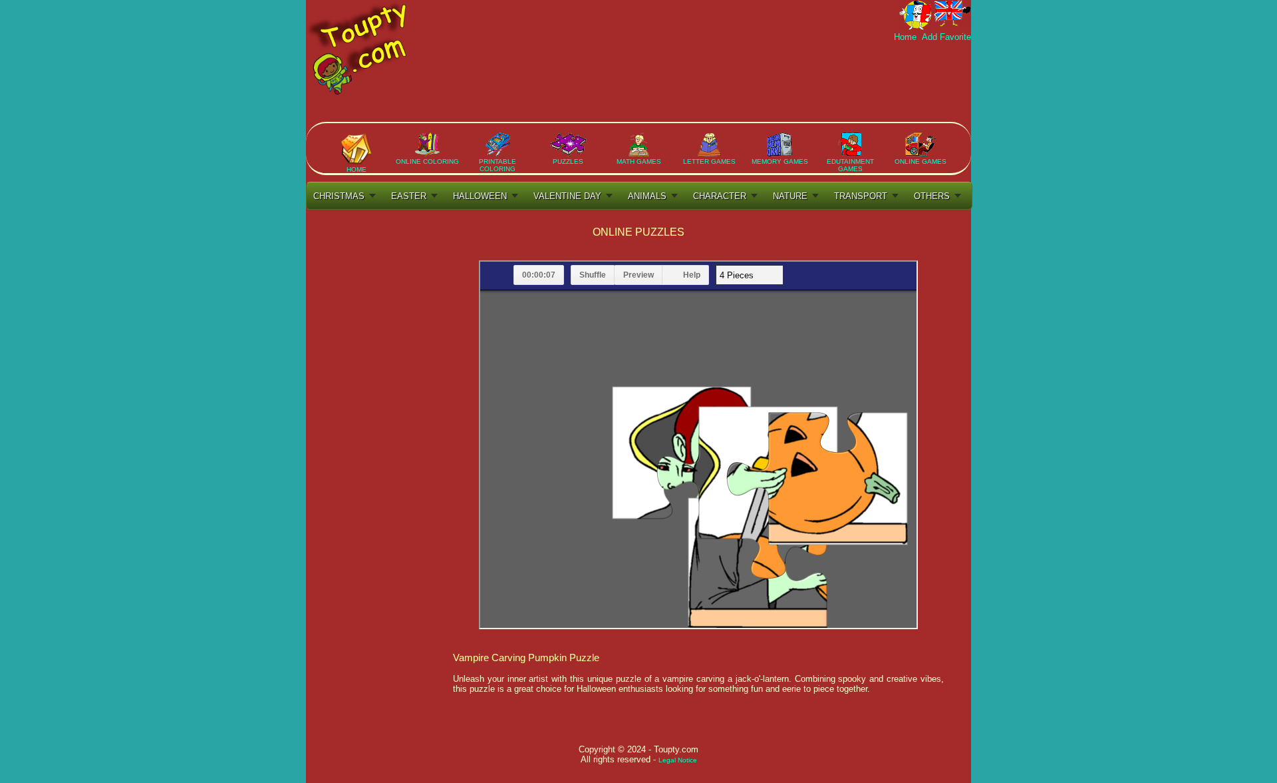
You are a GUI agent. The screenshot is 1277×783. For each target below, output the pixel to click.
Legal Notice (677, 760)
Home (906, 37)
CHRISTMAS (338, 196)
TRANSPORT (860, 196)
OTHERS (932, 196)
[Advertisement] (729, 82)
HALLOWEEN (480, 196)
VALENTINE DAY (567, 196)
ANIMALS (647, 196)
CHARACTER (719, 196)
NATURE (790, 196)
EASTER (408, 196)
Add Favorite (945, 37)
